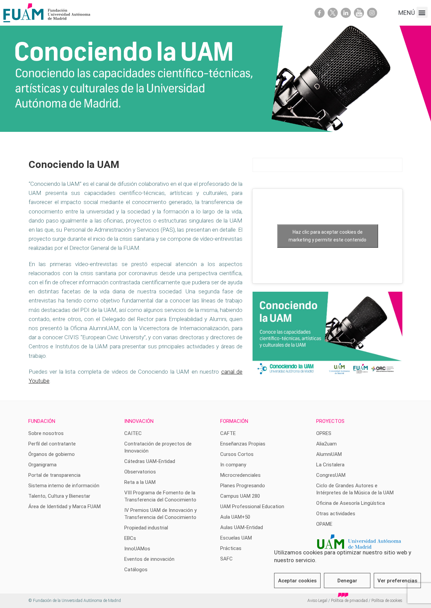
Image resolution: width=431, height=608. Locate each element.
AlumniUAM (329, 454)
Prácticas (230, 548)
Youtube (359, 13)
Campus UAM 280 (240, 496)
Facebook (319, 13)
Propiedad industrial (146, 528)
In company (233, 465)
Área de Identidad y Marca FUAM (64, 506)
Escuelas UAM (236, 538)
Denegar (347, 581)
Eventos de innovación (149, 559)
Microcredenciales (240, 475)
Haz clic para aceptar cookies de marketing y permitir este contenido (327, 235)
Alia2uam (326, 444)
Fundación (41, 421)
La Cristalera (330, 465)
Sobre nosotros (46, 433)
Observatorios (140, 472)
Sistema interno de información (63, 486)
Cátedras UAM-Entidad (149, 461)
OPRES (323, 433)
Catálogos (135, 570)
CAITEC (133, 433)
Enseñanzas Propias (242, 444)
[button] (422, 12)
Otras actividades (335, 514)
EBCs (130, 538)
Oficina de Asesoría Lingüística (350, 503)
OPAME (324, 524)
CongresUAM (330, 475)
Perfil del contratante (52, 444)
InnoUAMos (137, 549)
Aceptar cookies (297, 581)
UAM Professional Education (252, 506)
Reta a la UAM (140, 482)
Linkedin (346, 13)
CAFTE (228, 433)
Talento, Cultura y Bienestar (59, 496)
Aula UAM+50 (235, 517)
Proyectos (330, 421)
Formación (234, 421)
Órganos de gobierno (51, 454)
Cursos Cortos (237, 454)
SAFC (226, 559)
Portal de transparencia (54, 475)
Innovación (139, 421)
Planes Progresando (242, 486)
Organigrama (42, 465)
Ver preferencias (397, 581)
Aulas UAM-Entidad (241, 527)
